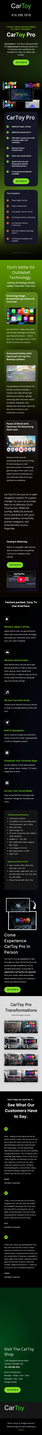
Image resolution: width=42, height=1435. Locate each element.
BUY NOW (20, 62)
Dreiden (21, 1430)
